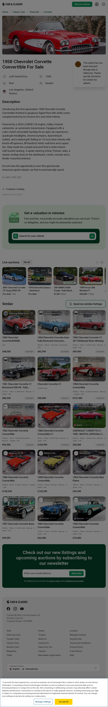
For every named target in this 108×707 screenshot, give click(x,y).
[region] (54, 692)
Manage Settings (43, 702)
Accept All (63, 702)
